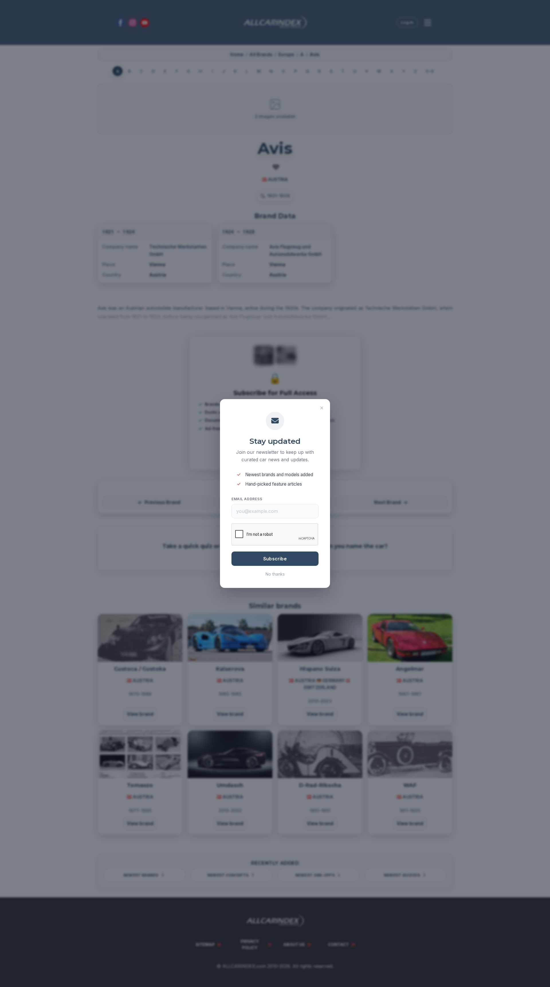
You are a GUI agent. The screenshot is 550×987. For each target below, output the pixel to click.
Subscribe (275, 559)
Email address (246, 499)
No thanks (275, 574)
